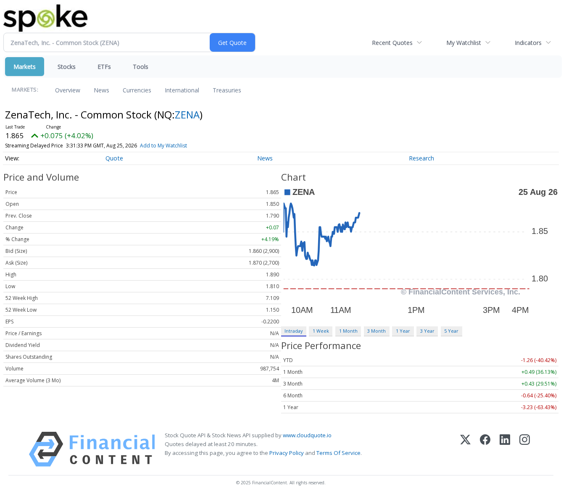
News (101, 90)
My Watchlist (463, 43)
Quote (114, 158)
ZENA (187, 114)
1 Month (348, 331)
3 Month (376, 331)
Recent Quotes (392, 43)
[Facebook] (485, 449)
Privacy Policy (286, 453)
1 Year (403, 331)
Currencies (137, 90)
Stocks (67, 67)
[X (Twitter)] (465, 449)
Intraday (293, 331)
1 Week (321, 331)
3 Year (427, 331)
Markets (24, 67)
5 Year (451, 331)
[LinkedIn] (504, 449)
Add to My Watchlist (163, 145)
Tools (140, 67)
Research (421, 158)
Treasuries (227, 90)
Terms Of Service (338, 453)
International (182, 90)
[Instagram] (524, 449)
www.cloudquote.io (307, 435)
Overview (67, 90)
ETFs (104, 67)
